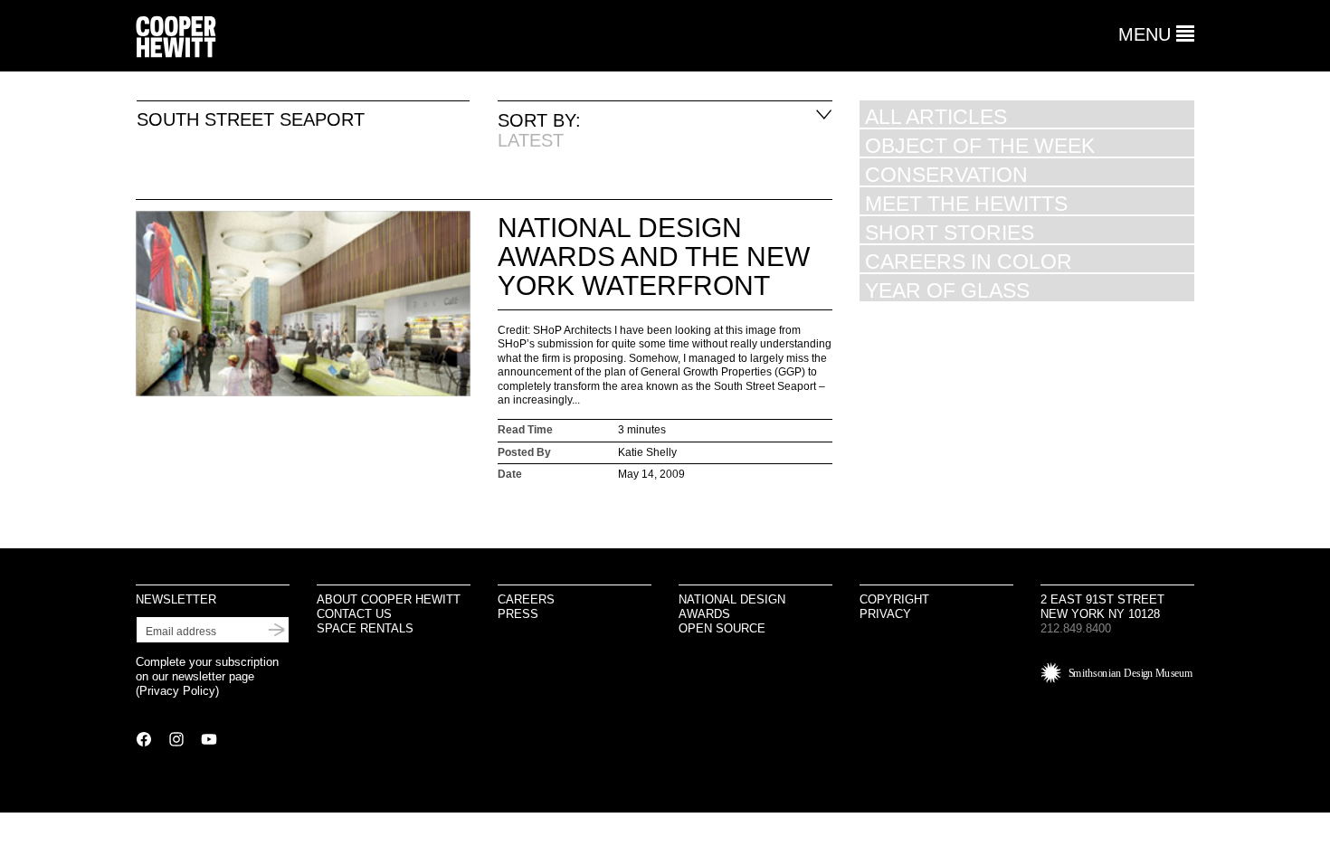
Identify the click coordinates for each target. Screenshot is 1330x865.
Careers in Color (968, 261)
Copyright (894, 599)
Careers (526, 599)
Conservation (946, 174)
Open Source (722, 628)
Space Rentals (365, 628)
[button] (1156, 34)
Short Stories (949, 232)
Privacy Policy (177, 691)
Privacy (885, 614)
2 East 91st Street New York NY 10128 (1102, 607)
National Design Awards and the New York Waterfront (654, 256)
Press (518, 614)
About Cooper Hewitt (389, 599)
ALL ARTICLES (936, 116)
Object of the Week (980, 145)
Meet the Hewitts (966, 203)
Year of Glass (947, 290)
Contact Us (354, 614)
